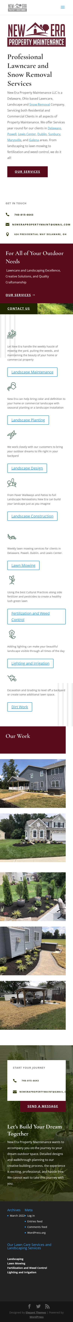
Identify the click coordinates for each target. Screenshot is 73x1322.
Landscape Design (27, 468)
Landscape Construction (32, 516)
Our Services (27, 172)
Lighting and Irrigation (30, 663)
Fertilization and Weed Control (30, 616)
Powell (11, 134)
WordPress (37, 1317)
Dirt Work (19, 706)
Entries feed (34, 1221)
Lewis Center (27, 134)
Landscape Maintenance (32, 371)
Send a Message (43, 1106)
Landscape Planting (28, 419)
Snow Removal (39, 104)
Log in (31, 1215)
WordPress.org (36, 1232)
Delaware (54, 128)
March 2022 (17, 1215)
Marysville (14, 140)
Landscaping (15, 1259)
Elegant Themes (36, 1312)
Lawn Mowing (23, 565)
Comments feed (37, 1227)
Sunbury (54, 134)
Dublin (42, 134)
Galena (34, 140)
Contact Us (18, 309)
